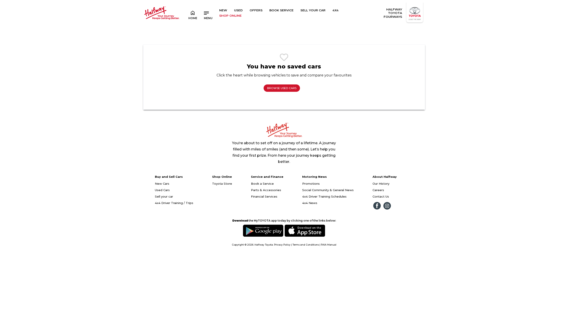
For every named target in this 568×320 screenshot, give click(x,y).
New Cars (162, 183)
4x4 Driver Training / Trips (174, 203)
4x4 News (309, 203)
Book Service (281, 10)
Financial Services (264, 196)
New (223, 10)
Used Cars (162, 190)
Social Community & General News (328, 190)
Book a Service (262, 183)
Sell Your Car (312, 10)
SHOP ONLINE (230, 15)
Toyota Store (222, 183)
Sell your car (164, 196)
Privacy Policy (282, 244)
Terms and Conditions (305, 244)
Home (192, 18)
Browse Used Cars (281, 88)
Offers (256, 10)
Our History (381, 183)
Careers (378, 190)
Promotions (311, 183)
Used (238, 10)
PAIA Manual (328, 244)
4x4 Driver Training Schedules (324, 196)
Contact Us (381, 196)
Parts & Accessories (266, 190)
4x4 (335, 10)
